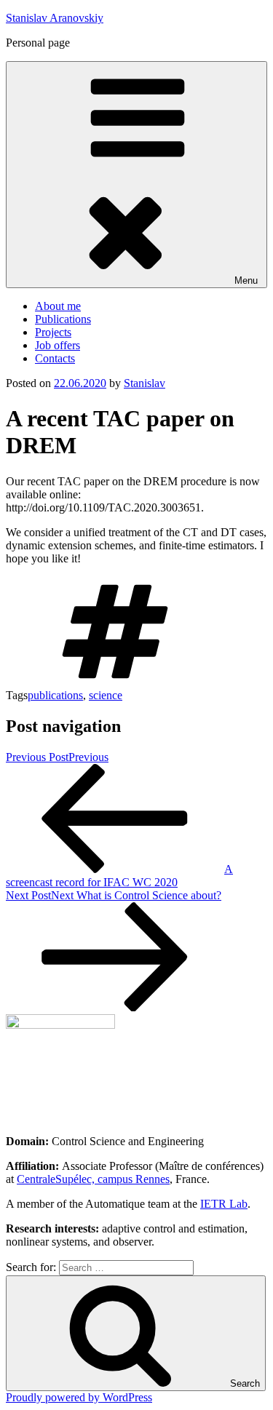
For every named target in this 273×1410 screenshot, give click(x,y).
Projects (53, 332)
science (105, 695)
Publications (63, 319)
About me (58, 306)
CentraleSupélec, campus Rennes (93, 1179)
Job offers (57, 345)
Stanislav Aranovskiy (54, 18)
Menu (246, 280)
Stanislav (144, 383)
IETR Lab (224, 1204)
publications (55, 695)
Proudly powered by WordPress (79, 1397)
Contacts (55, 358)
